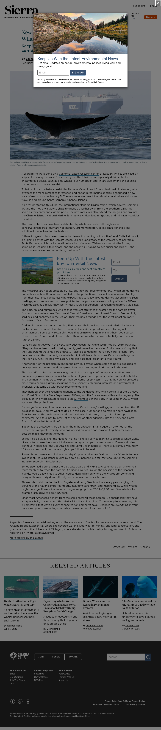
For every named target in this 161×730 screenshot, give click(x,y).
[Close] (158, 3)
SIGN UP (78, 72)
